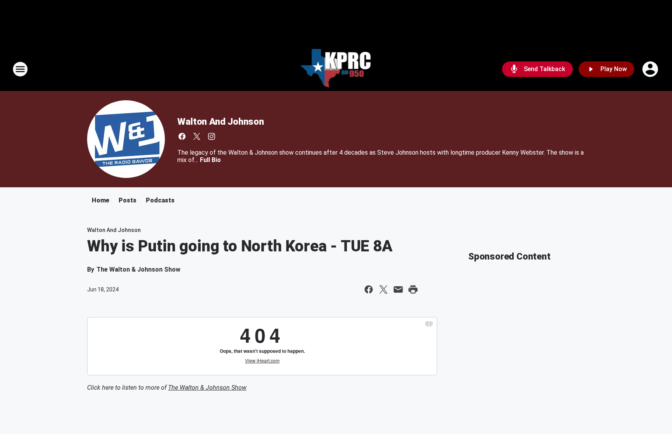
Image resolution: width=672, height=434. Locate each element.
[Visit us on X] (196, 136)
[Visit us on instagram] (211, 136)
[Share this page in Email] (398, 289)
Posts (127, 200)
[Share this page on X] (383, 289)
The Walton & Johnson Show (207, 387)
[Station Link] (336, 69)
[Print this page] (413, 289)
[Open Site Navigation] (20, 69)
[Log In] (651, 69)
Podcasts (160, 200)
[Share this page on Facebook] (368, 289)
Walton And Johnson (220, 121)
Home (100, 200)
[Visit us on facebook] (182, 136)
